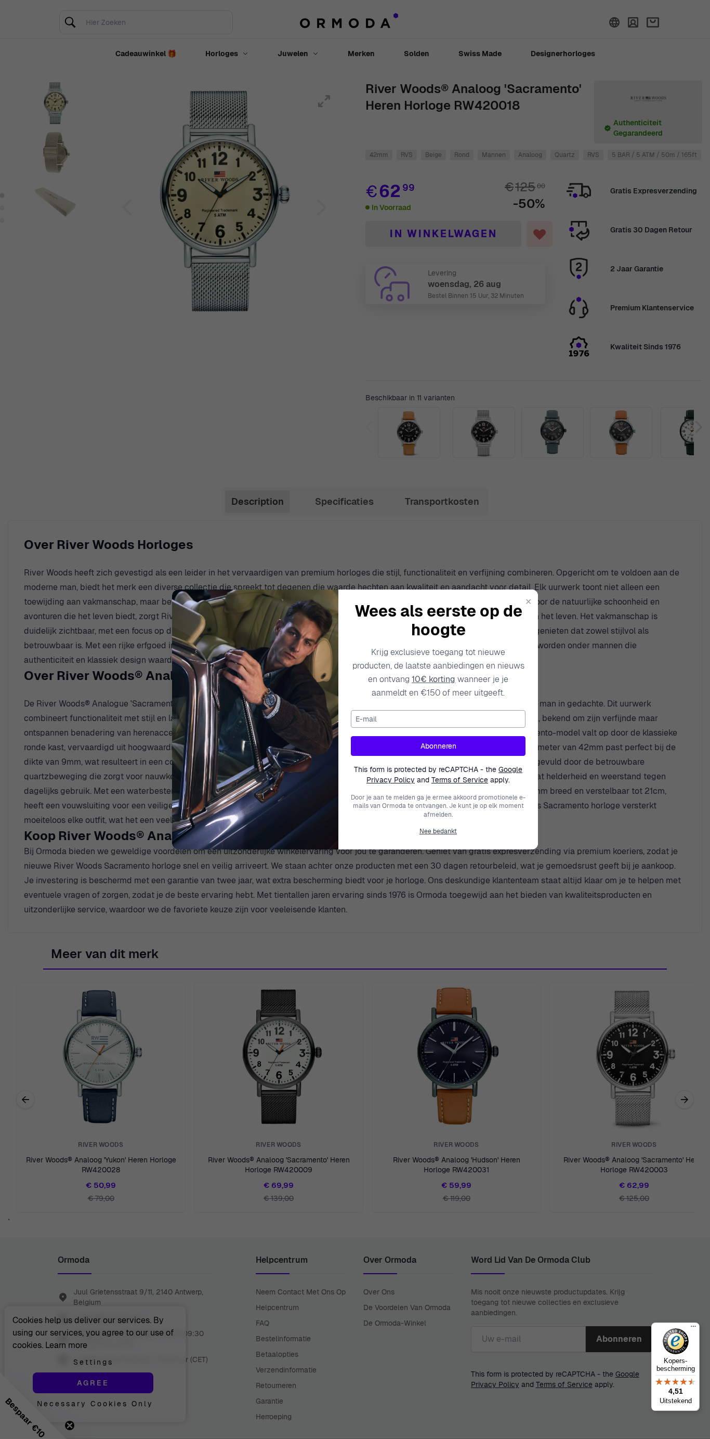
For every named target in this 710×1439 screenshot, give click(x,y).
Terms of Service (459, 779)
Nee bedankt (438, 831)
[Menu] (693, 1329)
